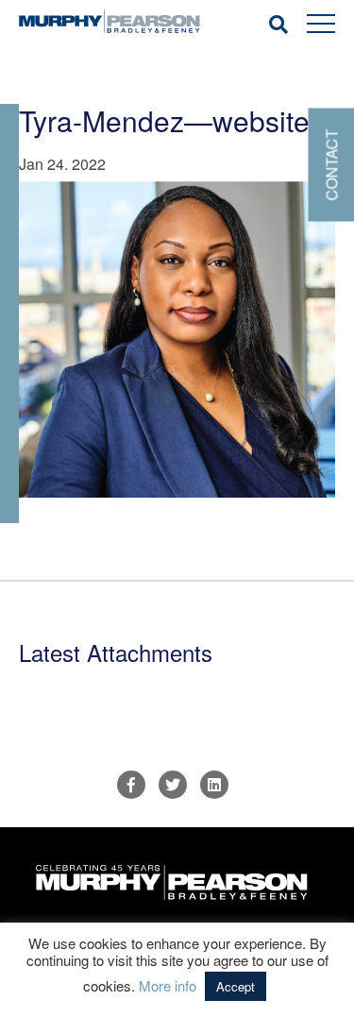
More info (167, 985)
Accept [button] (235, 986)
